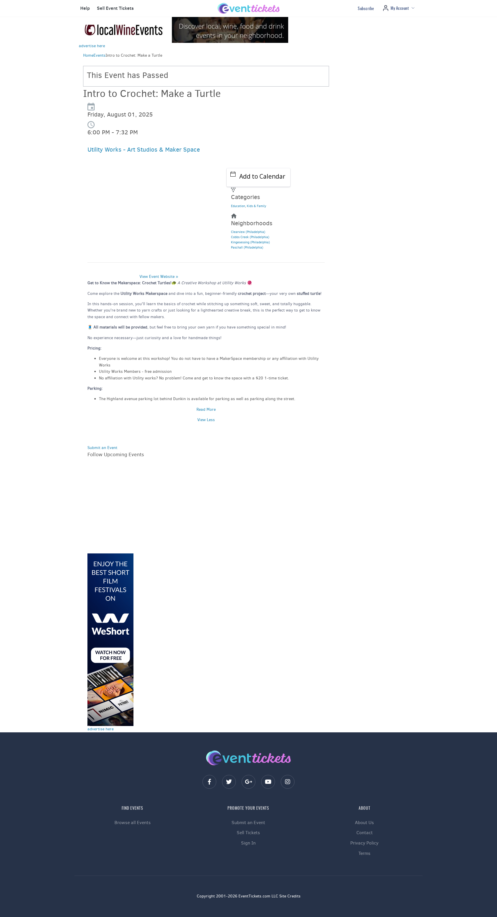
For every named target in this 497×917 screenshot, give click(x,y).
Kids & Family (256, 206)
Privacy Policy (364, 843)
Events (99, 55)
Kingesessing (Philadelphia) (250, 242)
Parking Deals (109, 213)
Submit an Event (102, 447)
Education (238, 206)
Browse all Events (132, 822)
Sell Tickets (248, 833)
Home (88, 55)
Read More (206, 409)
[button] (84, 8)
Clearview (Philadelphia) (248, 232)
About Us (364, 822)
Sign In (248, 843)
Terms (364, 853)
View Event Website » (158, 276)
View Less (206, 420)
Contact (364, 833)
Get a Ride (106, 228)
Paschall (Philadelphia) (247, 247)
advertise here (92, 46)
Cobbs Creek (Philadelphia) (250, 237)
